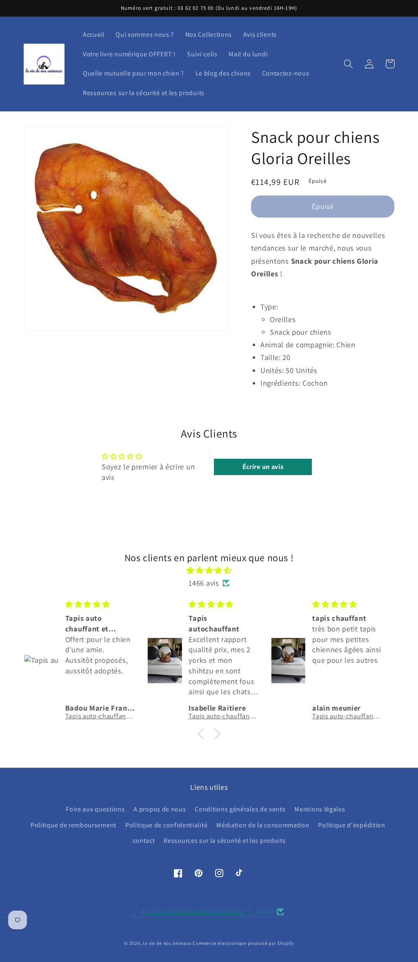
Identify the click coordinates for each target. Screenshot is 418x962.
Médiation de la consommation (262, 825)
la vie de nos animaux (167, 943)
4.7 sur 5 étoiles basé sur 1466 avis (192, 911)
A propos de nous (159, 809)
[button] (348, 63)
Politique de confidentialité (166, 825)
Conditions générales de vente (240, 809)
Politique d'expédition (351, 825)
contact (144, 840)
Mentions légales (319, 809)
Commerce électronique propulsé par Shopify (243, 943)
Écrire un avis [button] (263, 466)
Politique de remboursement (73, 825)
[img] (209, 570)
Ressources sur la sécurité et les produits (224, 840)
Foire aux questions (95, 809)
